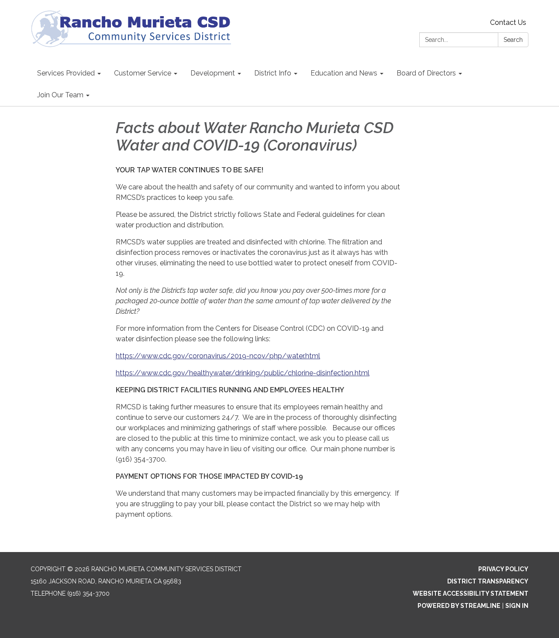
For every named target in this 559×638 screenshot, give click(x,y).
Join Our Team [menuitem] (60, 95)
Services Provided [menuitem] (66, 73)
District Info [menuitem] (272, 73)
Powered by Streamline (459, 605)
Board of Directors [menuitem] (426, 73)
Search (513, 39)
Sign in (516, 605)
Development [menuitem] (212, 73)
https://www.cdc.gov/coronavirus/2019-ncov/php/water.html (218, 356)
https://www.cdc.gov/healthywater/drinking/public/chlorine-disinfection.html (242, 373)
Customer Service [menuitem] (142, 73)
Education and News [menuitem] (344, 73)
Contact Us (508, 22)
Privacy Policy (503, 569)
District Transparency (487, 581)
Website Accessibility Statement (470, 593)
